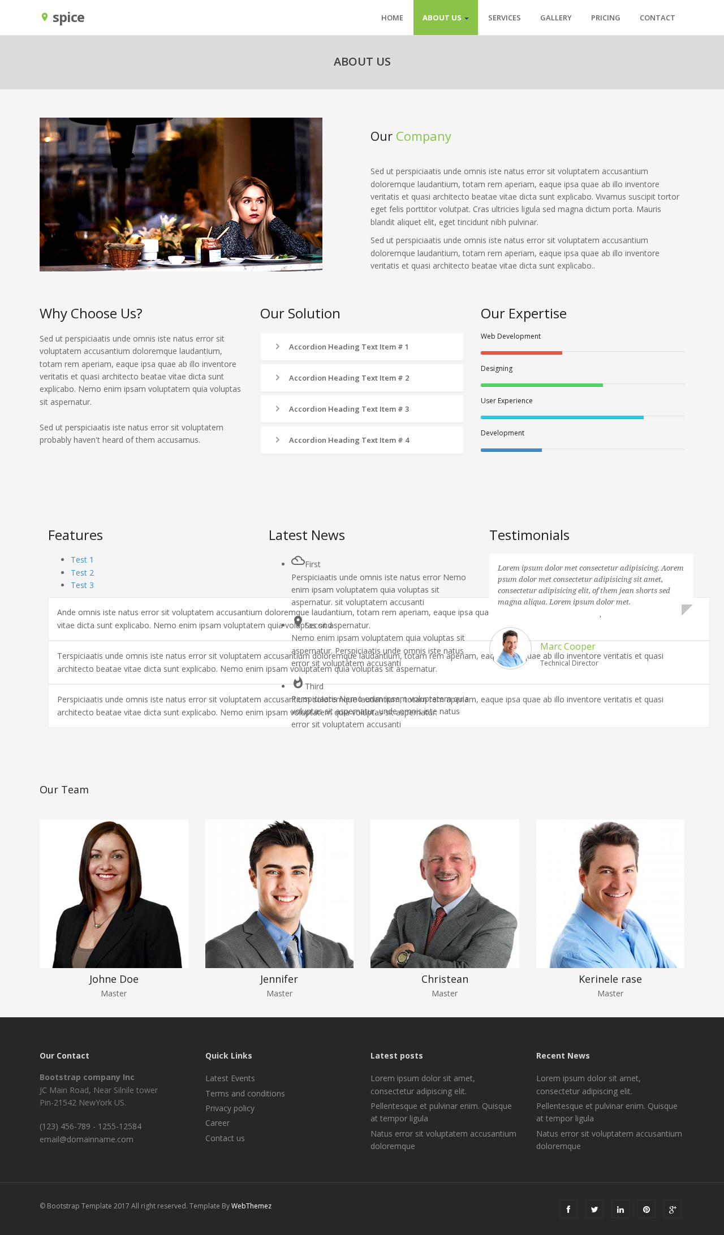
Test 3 (82, 585)
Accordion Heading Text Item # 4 (348, 440)
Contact (657, 17)
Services (504, 17)
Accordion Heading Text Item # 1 (348, 347)
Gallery (556, 17)
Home (392, 17)
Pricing (605, 17)
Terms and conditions (245, 1093)
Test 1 (82, 559)
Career (217, 1122)
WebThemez (251, 1206)
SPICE (62, 15)
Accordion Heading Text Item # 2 (348, 378)
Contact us (225, 1138)
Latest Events (230, 1078)
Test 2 (82, 572)
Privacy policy (230, 1108)
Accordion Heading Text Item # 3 (348, 409)
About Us (443, 17)
